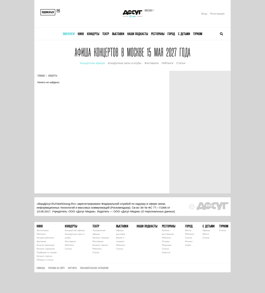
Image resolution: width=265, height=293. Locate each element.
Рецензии (166, 245)
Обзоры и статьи (45, 260)
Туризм (197, 34)
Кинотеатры (43, 230)
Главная (41, 75)
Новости (166, 252)
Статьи (180, 63)
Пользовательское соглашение (94, 267)
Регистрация (217, 13)
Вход (204, 13)
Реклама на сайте (56, 267)
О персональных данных (158, 211)
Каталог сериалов (46, 248)
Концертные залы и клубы (124, 63)
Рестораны (157, 34)
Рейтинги (167, 63)
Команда (41, 267)
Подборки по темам (47, 252)
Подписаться (48, 12)
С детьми (184, 34)
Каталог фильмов (45, 245)
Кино (81, 34)
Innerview (69, 34)
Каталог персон (44, 256)
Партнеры (72, 267)
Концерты (93, 34)
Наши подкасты (137, 34)
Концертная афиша (92, 63)
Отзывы (166, 241)
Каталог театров (100, 237)
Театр (105, 34)
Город (171, 34)
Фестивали (151, 63)
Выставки (118, 34)
